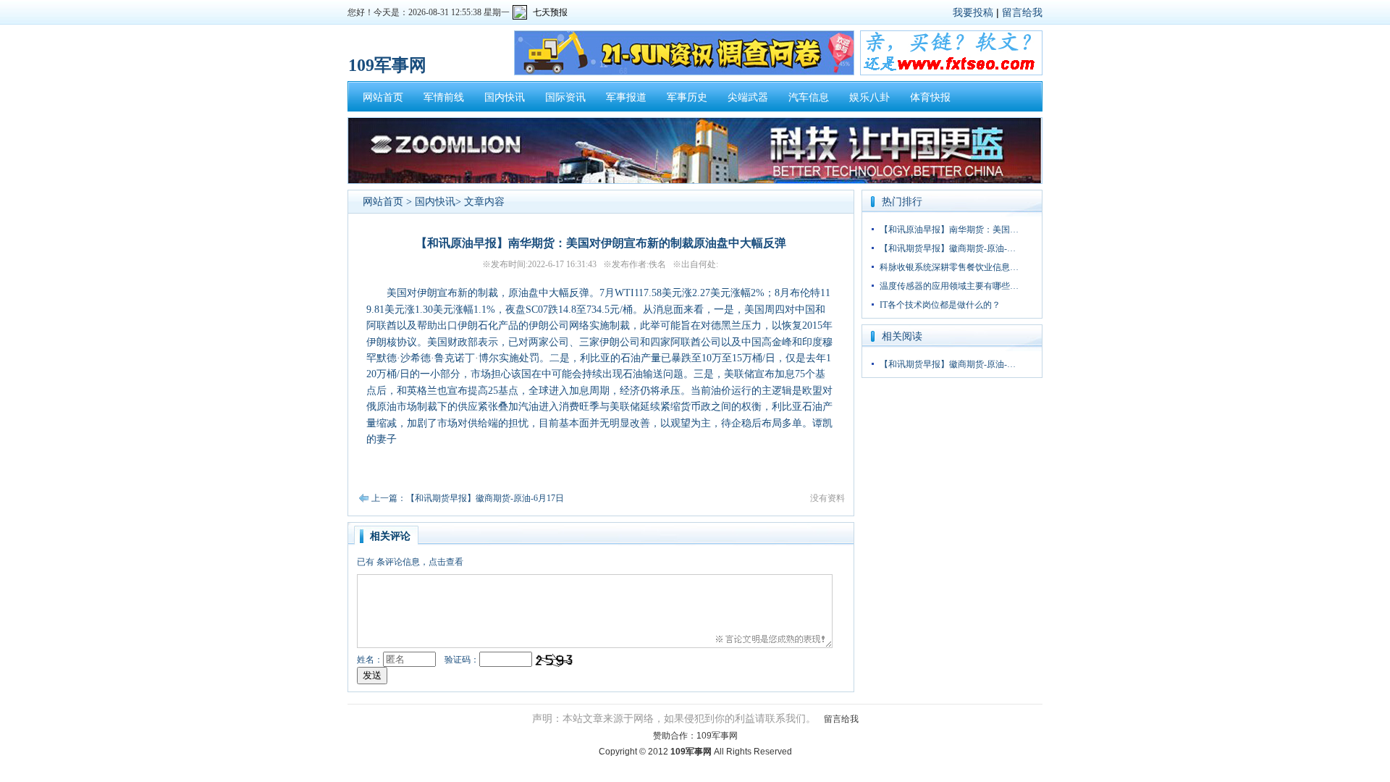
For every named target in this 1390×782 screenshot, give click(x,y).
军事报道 (626, 97)
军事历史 (687, 97)
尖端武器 (748, 97)
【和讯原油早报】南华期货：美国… (949, 229)
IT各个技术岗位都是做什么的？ (940, 305)
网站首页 (383, 97)
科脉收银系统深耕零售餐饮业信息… (949, 267)
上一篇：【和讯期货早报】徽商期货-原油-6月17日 (467, 498)
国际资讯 (565, 97)
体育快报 (930, 97)
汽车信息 (808, 97)
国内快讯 (504, 97)
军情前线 (444, 97)
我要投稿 (973, 12)
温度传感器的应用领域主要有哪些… (949, 286)
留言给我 (1022, 12)
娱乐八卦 (869, 97)
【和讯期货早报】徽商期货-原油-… (948, 248)
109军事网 (717, 736)
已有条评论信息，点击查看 (410, 562)
